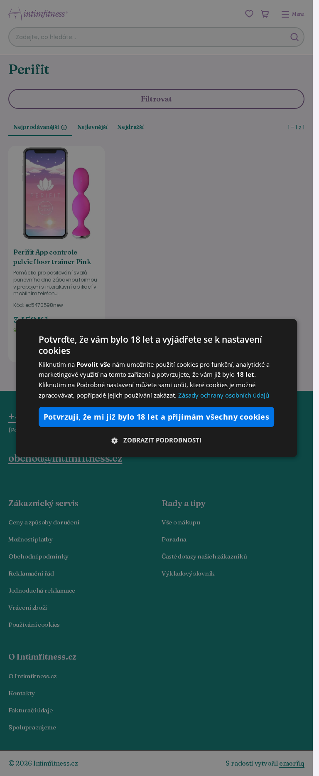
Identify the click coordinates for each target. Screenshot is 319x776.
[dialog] (156, 388)
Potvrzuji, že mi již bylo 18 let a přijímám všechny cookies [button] (157, 417)
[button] (157, 440)
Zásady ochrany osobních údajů (223, 395)
